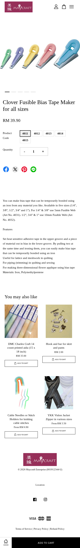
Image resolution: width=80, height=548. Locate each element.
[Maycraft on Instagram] (45, 501)
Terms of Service (23, 529)
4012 (37, 133)
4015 (25, 140)
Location (40, 485)
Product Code (7, 135)
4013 (49, 133)
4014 (60, 133)
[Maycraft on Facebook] (34, 501)
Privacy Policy (41, 529)
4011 (25, 133)
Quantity (8, 149)
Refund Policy (57, 529)
